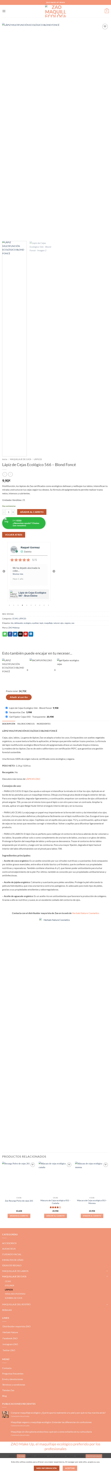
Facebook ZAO (10, 1338)
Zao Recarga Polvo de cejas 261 (19, 1200)
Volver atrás (13, 534)
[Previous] (8, 131)
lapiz (41, 623)
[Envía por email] (20, 634)
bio (12, 623)
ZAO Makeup (14, 627)
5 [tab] (27, 605)
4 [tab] (22, 605)
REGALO (70, 1456)
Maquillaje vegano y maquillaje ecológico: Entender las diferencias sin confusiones (51, 1422)
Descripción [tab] (8, 724)
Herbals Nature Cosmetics (85, 913)
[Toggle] (107, 1271)
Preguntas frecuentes (12, 1373)
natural (56, 623)
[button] (4, 11)
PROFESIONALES (93, 1456)
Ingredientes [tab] (43, 724)
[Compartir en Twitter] (15, 634)
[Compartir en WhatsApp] (4, 634)
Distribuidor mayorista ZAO (17, 1326)
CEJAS (15, 618)
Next (54, 571)
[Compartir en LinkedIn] (30, 634)
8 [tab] (40, 605)
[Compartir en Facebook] (10, 634)
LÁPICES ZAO (33, 778)
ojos (62, 623)
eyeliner (35, 623)
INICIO (12, 1456)
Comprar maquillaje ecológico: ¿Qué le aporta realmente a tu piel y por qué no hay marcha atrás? (58, 1412)
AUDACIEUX (9, 1248)
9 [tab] (44, 605)
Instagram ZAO (10, 1344)
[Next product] (4, 474)
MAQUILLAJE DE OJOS (20, 459)
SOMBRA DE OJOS (13, 1298)
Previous (4, 571)
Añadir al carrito (32, 512)
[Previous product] (10, 474)
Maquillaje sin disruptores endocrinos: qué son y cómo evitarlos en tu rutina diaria (51, 1431)
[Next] (103, 131)
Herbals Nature (10, 1332)
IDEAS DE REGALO (12, 1265)
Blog (4, 1395)
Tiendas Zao (8, 1390)
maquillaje (48, 623)
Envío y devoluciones (12, 1379)
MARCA (30, 1456)
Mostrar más (18, 574)
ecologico (27, 623)
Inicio (4, 459)
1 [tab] (9, 605)
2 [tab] (14, 605)
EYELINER (9, 1285)
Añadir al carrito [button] (19, 1216)
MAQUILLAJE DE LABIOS (15, 1271)
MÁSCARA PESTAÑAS (15, 1294)
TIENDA (21, 1456)
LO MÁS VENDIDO (57, 1456)
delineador (18, 623)
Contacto (7, 1368)
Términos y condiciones (13, 1384)
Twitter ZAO (9, 1350)
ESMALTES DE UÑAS (12, 1259)
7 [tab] (35, 605)
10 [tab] (48, 605)
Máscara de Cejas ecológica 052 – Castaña (55, 1201)
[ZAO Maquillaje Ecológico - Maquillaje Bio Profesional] (55, 11)
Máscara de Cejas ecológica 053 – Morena (92, 1201)
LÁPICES (38, 459)
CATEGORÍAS (41, 1456)
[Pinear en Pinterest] (25, 634)
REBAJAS (7, 1310)
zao (72, 623)
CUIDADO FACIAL (11, 1254)
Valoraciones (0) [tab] (26, 724)
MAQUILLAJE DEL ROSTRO (16, 1304)
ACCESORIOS (9, 1243)
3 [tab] (18, 605)
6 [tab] (31, 605)
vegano (67, 623)
